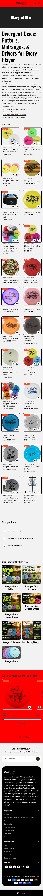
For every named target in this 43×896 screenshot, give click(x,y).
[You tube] (27, 867)
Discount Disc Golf (17, 876)
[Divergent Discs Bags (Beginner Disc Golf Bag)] (11, 199)
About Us (7, 821)
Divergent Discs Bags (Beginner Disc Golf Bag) (10, 214)
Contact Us (8, 824)
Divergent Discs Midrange (31, 587)
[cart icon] (39, 3)
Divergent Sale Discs (11, 642)
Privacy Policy (9, 855)
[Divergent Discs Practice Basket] (32, 485)
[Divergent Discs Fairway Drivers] (11, 602)
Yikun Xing (6, 713)
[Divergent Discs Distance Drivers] (31, 598)
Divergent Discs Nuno (10, 467)
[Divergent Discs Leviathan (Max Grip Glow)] (11, 357)
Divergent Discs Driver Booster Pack (32, 247)
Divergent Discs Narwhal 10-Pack (30, 436)
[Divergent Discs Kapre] (32, 267)
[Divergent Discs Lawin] (11, 326)
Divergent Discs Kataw (11, 309)
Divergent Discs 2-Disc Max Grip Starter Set (11, 150)
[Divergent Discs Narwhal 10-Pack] (32, 422)
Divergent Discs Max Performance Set (31, 371)
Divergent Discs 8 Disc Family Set (11, 182)
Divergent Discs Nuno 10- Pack (31, 467)
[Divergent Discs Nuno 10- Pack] (32, 454)
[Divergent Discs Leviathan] (32, 326)
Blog (5, 837)
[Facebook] (6, 867)
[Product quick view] (17, 143)
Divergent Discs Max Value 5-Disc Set (10, 405)
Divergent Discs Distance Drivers (32, 607)
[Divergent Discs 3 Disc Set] (32, 136)
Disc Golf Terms (9, 827)
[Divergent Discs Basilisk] (32, 199)
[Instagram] (14, 867)
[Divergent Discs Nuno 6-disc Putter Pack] (11, 485)
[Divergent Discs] (11, 652)
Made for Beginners (14, 531)
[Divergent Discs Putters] (11, 574)
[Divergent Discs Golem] (11, 267)
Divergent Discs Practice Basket (29, 499)
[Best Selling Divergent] (31, 630)
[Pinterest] (19, 867)
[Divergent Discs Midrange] (31, 574)
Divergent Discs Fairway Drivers (11, 615)
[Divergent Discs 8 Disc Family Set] (11, 168)
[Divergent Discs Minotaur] (32, 391)
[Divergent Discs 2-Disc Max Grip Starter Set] (11, 136)
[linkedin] (23, 867)
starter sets (24, 84)
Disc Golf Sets (9, 830)
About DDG (8, 810)
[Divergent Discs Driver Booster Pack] (32, 233)
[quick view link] (13, 143)
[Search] (35, 3)
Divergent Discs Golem (11, 280)
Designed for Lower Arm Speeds (20, 538)
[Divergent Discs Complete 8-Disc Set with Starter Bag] (11, 233)
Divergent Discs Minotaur (29, 405)
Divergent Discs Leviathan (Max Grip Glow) (10, 372)
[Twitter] (10, 867)
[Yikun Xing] (17, 694)
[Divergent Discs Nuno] (11, 454)
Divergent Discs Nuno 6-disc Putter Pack (10, 499)
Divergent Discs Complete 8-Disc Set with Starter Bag (10, 248)
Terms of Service (10, 858)
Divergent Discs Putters (11, 587)
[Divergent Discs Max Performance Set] (32, 357)
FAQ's (6, 845)
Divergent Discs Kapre (32, 280)
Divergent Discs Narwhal (8, 436)
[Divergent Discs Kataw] (11, 296)
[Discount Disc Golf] (21, 3)
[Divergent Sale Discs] (11, 630)
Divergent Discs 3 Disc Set (32, 150)
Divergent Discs (11, 661)
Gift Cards (7, 834)
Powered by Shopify (31, 876)
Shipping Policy (9, 852)
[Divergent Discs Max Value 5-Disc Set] (11, 391)
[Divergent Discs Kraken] (32, 296)
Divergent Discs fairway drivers (14, 117)
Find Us (7, 862)
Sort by (23, 893)
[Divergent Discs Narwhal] (11, 422)
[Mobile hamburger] (4, 3)
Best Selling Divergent (31, 642)
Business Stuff (9, 841)
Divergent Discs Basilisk (32, 212)
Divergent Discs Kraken (32, 309)
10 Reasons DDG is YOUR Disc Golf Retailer (19, 818)
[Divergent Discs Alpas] (32, 168)
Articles (6, 814)
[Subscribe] (38, 759)
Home (15, 737)
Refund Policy (9, 848)
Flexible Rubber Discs (15, 546)
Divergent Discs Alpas (32, 181)
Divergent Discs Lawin (10, 339)
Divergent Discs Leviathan (29, 339)
